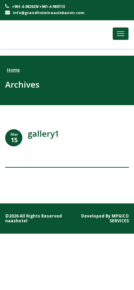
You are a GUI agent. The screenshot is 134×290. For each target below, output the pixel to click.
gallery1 (43, 133)
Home (13, 70)
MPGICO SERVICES (119, 218)
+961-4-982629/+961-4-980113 (38, 6)
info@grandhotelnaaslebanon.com (48, 12)
